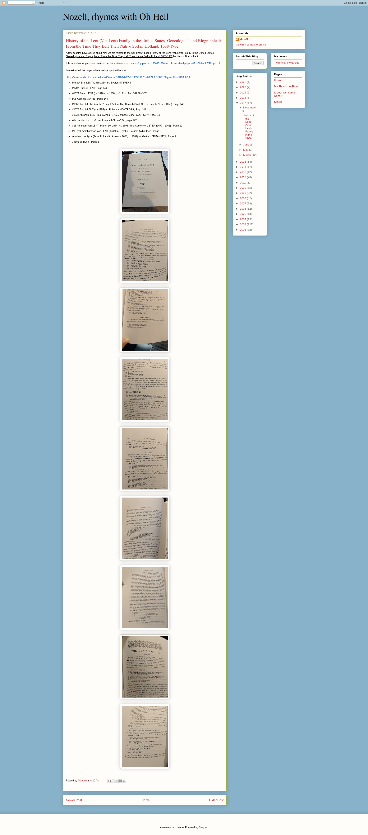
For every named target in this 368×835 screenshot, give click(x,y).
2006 (243, 208)
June (246, 144)
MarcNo (245, 39)
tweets (278, 101)
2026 (243, 82)
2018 (243, 97)
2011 (243, 182)
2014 (243, 166)
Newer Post (74, 800)
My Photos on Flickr (286, 86)
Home (145, 800)
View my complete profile (251, 44)
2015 (243, 161)
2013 (243, 172)
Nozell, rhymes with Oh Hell (116, 16)
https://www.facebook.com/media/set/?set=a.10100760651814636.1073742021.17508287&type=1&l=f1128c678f (128, 77)
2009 (243, 192)
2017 (243, 102)
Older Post (216, 800)
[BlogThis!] (113, 781)
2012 (243, 177)
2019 (243, 92)
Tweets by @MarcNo (286, 62)
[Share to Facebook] (120, 781)
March (247, 154)
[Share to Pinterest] (124, 781)
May (246, 149)
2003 (243, 224)
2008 (243, 198)
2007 (243, 203)
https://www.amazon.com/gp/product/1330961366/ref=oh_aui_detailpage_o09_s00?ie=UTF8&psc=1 (165, 63)
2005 (243, 213)
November (249, 107)
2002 (243, 229)
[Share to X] (117, 781)
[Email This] (109, 781)
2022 (243, 87)
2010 (243, 187)
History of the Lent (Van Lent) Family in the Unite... (248, 127)
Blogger (203, 827)
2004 (243, 219)
